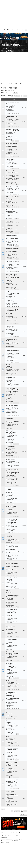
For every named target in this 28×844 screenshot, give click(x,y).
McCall (17, 570)
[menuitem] (3, 842)
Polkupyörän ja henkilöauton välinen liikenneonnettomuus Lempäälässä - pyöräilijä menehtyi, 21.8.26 (12, 173)
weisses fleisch (9, 133)
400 (12, 745)
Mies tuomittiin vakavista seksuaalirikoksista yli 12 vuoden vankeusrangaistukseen (12, 491)
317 (14, 415)
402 (16, 745)
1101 (16, 271)
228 (12, 126)
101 (12, 456)
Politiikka (16, 267)
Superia (17, 188)
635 (18, 306)
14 (15, 336)
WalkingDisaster (9, 769)
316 (12, 415)
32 (15, 678)
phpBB (15, 835)
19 (17, 516)
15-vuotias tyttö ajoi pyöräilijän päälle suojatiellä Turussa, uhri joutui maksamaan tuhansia (12, 277)
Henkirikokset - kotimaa (11, 216)
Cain (17, 212)
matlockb (17, 353)
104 (18, 456)
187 (14, 708)
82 (18, 443)
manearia (8, 395)
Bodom (15, 204)
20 (18, 516)
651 (14, 532)
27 (18, 323)
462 (12, 689)
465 (18, 689)
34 (18, 678)
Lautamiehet (16, 165)
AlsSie (17, 329)
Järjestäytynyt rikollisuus (11, 123)
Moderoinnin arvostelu (12, 186)
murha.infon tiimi (10, 753)
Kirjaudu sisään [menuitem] (20, 29)
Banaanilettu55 (9, 601)
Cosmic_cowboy (9, 496)
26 (18, 168)
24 (15, 168)
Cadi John (8, 297)
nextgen (20, 840)
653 (18, 532)
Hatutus (17, 342)
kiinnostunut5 (9, 739)
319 (18, 415)
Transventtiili (9, 283)
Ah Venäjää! (9, 736)
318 (16, 415)
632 (12, 306)
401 (14, 745)
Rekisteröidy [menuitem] (11, 29)
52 (18, 402)
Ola (16, 433)
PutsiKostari (8, 381)
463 (14, 689)
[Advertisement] (14, 14)
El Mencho (8, 643)
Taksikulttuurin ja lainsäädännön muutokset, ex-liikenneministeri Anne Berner (12, 666)
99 (16, 194)
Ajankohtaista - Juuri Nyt (11, 137)
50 (15, 402)
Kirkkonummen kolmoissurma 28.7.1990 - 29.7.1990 (12, 293)
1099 (11, 271)
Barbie (17, 654)
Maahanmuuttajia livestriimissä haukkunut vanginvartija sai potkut (12, 420)
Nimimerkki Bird (10, 159)
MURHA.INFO (11, 45)
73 (13, 156)
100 (18, 194)
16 (18, 336)
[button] (12, 96)
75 (17, 156)
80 (15, 443)
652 (16, 532)
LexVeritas (8, 201)
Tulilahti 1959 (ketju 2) (12, 405)
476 (16, 113)
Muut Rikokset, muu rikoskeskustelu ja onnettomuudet (10, 439)
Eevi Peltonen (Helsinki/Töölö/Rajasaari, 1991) (12, 350)
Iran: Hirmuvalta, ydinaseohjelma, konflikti (10, 448)
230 (16, 126)
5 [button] (21, 95)
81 (17, 443)
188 (16, 708)
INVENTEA (16, 840)
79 (13, 443)
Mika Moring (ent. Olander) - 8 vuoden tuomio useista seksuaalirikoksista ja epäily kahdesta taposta (12, 695)
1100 (13, 271)
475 (14, 113)
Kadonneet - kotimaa (10, 529)
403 (18, 745)
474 (12, 113)
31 (13, 678)
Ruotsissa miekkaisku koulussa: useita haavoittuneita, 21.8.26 (12, 237)
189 (18, 708)
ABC (17, 149)
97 (13, 194)
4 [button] (19, 95)
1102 (18, 271)
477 (18, 113)
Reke (17, 253)
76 (18, 156)
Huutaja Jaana (9, 510)
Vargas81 (8, 701)
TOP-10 (15, 718)
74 (15, 156)
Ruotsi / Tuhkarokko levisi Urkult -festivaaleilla (11, 366)
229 (14, 126)
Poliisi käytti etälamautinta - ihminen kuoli (12, 223)
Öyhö (17, 478)
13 (13, 336)
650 (12, 532)
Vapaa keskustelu (10, 110)
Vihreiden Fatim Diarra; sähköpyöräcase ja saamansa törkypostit (12, 506)
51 (17, 402)
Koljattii (17, 178)
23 (13, 168)
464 (16, 689)
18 (15, 516)
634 (16, 306)
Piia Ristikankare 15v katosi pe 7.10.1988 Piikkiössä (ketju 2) (11, 521)
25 (17, 168)
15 (17, 336)
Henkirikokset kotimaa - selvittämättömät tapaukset (11, 302)
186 (12, 708)
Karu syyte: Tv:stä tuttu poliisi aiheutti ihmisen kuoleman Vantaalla (12, 250)
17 (13, 516)
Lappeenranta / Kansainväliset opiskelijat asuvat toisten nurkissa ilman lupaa (12, 794)
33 (17, 678)
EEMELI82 (8, 616)
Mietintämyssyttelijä (10, 106)
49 (13, 402)
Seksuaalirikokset (10, 705)
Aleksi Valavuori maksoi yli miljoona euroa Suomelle (12, 749)
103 (16, 456)
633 (14, 306)
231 (18, 126)
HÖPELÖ (17, 407)
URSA (17, 264)
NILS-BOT (8, 715)
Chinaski (17, 240)
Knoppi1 (17, 554)
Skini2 (17, 119)
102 (14, 456)
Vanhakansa (9, 525)
